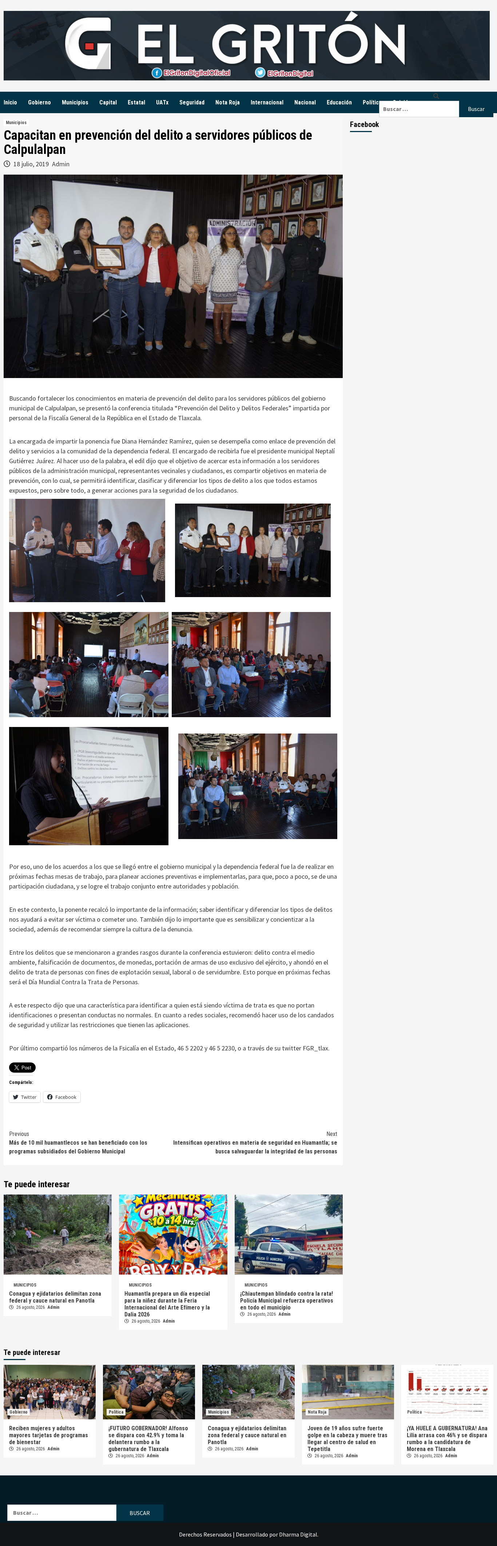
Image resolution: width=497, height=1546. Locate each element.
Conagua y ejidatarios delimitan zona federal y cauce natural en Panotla (55, 1297)
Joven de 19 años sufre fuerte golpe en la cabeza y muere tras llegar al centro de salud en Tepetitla (347, 1438)
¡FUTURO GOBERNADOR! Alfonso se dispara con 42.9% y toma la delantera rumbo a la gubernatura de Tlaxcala (148, 1438)
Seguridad (191, 102)
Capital (108, 102)
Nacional (305, 102)
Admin (60, 164)
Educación (339, 102)
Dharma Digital (298, 1534)
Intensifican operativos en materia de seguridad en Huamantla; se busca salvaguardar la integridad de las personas (255, 1142)
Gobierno (39, 102)
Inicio (10, 102)
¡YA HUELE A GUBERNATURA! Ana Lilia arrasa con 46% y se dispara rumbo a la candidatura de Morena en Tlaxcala (447, 1438)
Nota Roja (227, 102)
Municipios (75, 102)
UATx (162, 102)
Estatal (136, 102)
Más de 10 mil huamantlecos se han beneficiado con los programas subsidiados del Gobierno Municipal (78, 1142)
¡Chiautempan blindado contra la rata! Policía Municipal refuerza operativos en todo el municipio (286, 1300)
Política (372, 102)
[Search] (436, 96)
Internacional (267, 102)
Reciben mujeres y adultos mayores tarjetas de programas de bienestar (48, 1435)
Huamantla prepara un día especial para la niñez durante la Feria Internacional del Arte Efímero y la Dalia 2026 (167, 1304)
